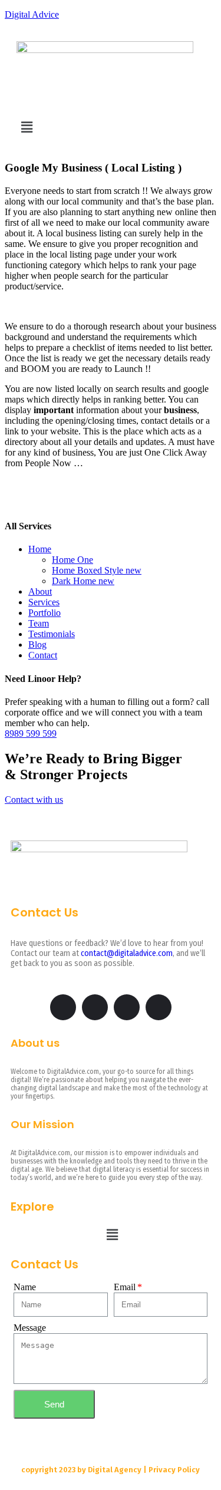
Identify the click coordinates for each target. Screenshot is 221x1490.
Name (25, 1287)
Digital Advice (32, 14)
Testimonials (51, 634)
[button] (27, 127)
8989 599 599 (31, 733)
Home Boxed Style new (96, 570)
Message (30, 1328)
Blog (37, 644)
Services (44, 602)
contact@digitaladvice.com (127, 953)
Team (38, 623)
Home (39, 549)
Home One (72, 560)
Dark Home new (83, 581)
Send (54, 1404)
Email (125, 1287)
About (40, 591)
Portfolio (44, 613)
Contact (42, 655)
